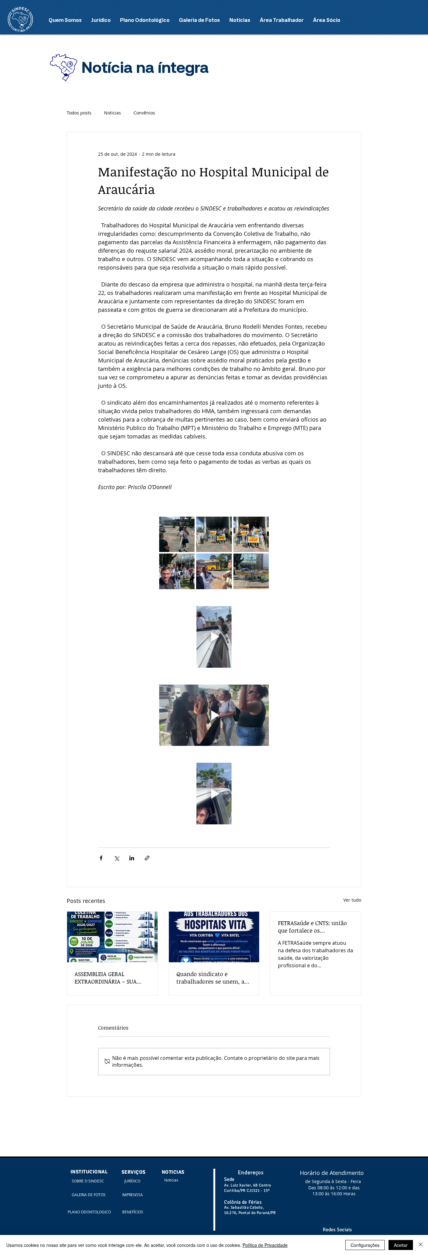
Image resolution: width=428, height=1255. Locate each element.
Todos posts (79, 113)
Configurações (365, 1245)
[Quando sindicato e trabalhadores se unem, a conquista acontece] (214, 937)
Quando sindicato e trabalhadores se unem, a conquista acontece (210, 977)
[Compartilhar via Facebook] (101, 858)
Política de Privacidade (265, 1245)
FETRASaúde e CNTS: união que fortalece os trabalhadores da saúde (312, 926)
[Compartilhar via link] (147, 858)
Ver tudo (352, 900)
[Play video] (214, 637)
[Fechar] (420, 1245)
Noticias (112, 113)
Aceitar (401, 1245)
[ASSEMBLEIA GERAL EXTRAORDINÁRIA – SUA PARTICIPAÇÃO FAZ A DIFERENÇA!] (112, 937)
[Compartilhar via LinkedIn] (132, 858)
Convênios (144, 113)
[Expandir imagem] (177, 534)
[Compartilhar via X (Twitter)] (116, 858)
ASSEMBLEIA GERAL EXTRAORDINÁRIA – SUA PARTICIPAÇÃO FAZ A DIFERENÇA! (106, 977)
